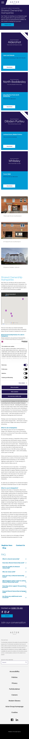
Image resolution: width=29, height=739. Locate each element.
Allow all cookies (14, 387)
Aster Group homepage (14, 706)
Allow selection (14, 391)
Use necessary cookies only (14, 396)
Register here (8, 24)
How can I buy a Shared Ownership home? (13, 576)
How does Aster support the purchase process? (14, 586)
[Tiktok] (8, 612)
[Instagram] (5, 612)
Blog (4, 548)
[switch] (25, 369)
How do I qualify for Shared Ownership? (11, 567)
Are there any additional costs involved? (12, 596)
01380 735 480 (17, 608)
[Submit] (26, 662)
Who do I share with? (8, 572)
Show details (22, 383)
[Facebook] (2, 612)
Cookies (14, 712)
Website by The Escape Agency (14, 731)
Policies (14, 677)
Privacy (14, 683)
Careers (14, 695)
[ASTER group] (14, 2)
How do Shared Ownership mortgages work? (14, 591)
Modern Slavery (14, 701)
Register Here (7, 545)
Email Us (7, 616)
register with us (7, 287)
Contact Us (20, 545)
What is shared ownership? (10, 559)
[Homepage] (14, 633)
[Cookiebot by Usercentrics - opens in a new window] (21, 342)
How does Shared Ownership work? (13, 563)
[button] (14, 662)
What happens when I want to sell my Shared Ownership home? (14, 581)
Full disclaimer (14, 689)
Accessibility (14, 671)
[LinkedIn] (17, 719)
